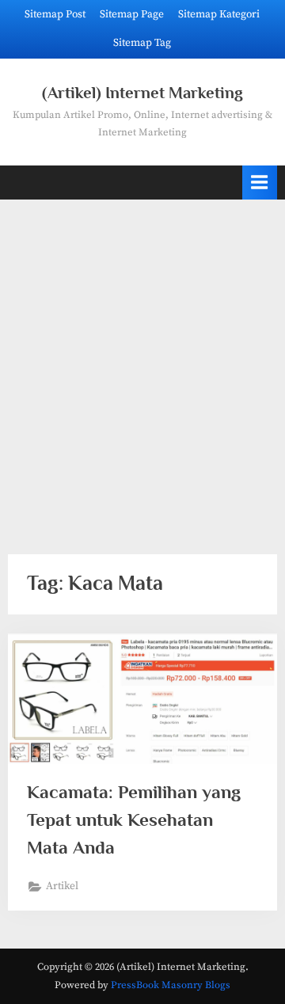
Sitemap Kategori (219, 14)
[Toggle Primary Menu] (259, 182)
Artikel (62, 886)
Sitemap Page (132, 14)
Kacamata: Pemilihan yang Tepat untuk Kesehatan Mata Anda (134, 820)
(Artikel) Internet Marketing (142, 92)
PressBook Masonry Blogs (170, 985)
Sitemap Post (55, 14)
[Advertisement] (142, 367)
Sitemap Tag (142, 43)
